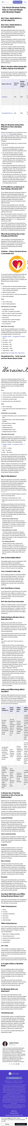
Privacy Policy (14, 1113)
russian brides (10, 1104)
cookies (9, 1118)
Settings (7, 1124)
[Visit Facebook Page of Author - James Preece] (9, 1064)
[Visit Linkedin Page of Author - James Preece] (18, 1064)
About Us (14, 1111)
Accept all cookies (20, 1124)
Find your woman (18, 2)
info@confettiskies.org (18, 1081)
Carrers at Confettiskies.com (14, 1115)
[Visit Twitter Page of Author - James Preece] (11, 1064)
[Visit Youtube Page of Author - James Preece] (16, 1064)
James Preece (13, 1043)
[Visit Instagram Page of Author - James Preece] (14, 1064)
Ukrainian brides (5, 134)
